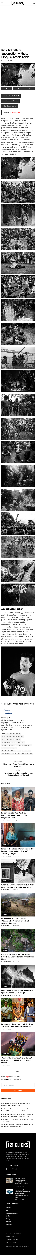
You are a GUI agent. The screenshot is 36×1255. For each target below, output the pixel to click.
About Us (8, 1234)
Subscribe (18, 1090)
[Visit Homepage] (18, 3)
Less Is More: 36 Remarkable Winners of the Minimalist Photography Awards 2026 (22, 1193)
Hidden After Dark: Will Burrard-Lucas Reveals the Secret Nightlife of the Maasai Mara (17, 956)
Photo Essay (26, 751)
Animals (5, 950)
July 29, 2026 (16, 820)
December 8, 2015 (6, 61)
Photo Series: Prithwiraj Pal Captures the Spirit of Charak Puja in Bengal (17, 991)
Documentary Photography (11, 739)
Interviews (9, 1222)
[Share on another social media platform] (29, 88)
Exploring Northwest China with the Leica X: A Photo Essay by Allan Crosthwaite (17, 1025)
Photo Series (6, 753)
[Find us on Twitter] (9, 1169)
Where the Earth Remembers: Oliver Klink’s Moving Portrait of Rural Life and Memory (17, 886)
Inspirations (6, 809)
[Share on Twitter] (18, 88)
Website (8, 710)
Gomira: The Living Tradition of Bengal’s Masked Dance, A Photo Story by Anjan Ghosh (17, 1060)
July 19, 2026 (16, 889)
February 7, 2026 (17, 1065)
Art (7, 1210)
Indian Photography (24, 745)
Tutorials (9, 1224)
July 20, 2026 (15, 856)
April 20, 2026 (16, 995)
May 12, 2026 (16, 925)
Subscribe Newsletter (9, 106)
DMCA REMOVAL (19, 1234)
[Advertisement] (18, 25)
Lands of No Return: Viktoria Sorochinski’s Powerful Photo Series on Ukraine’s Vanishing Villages (17, 851)
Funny (8, 1219)
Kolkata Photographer (9, 748)
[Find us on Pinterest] (16, 1169)
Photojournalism (27, 753)
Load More (18, 1071)
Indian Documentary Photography (13, 742)
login (7, 1077)
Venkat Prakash (7, 820)
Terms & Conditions (12, 1239)
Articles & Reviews (12, 1213)
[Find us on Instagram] (13, 1169)
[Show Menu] (2, 3)
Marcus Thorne (7, 856)
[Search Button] (34, 3)
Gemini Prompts (11, 1242)
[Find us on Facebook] (6, 1169)
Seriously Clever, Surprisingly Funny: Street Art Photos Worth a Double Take (21, 1181)
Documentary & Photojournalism (12, 736)
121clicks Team (15, 113)
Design (8, 1216)
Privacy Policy (10, 1237)
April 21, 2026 (15, 962)
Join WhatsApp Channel (10, 101)
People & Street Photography (11, 751)
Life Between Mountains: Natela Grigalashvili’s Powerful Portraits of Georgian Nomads (15, 920)
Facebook (8, 713)
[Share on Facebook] (6, 88)
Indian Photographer (9, 745)
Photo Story (16, 753)
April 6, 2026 (15, 1029)
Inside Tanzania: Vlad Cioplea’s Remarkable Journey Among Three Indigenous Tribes (15, 815)
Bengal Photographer (13, 733)
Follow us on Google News (11, 96)
